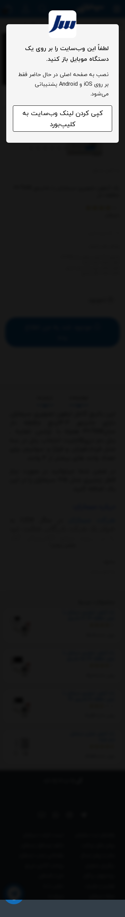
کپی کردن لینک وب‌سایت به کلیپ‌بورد (63, 118)
